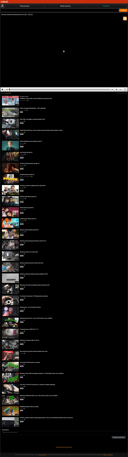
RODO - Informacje (108, 454)
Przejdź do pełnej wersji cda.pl (64, 447)
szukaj (123, 10)
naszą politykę (42, 454)
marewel (7, 93)
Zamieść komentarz (119, 437)
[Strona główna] (4, 2)
